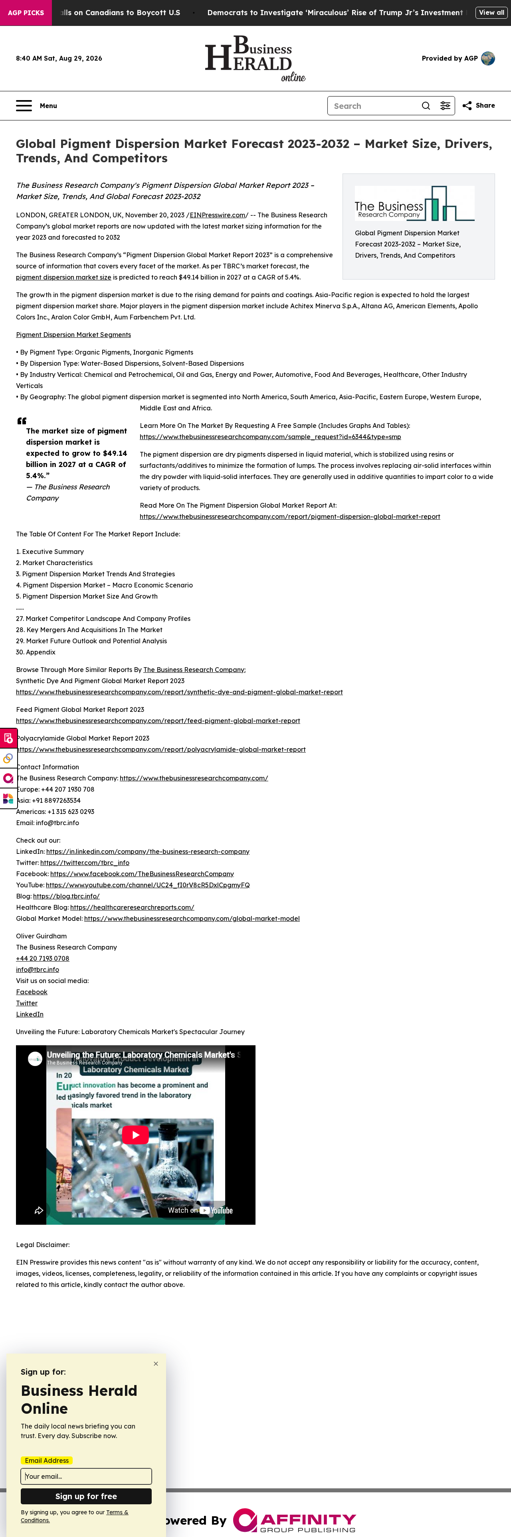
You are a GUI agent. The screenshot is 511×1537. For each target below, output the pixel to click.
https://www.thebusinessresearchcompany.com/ (194, 778)
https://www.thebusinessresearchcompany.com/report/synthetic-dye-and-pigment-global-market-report (179, 692)
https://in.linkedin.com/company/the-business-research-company (148, 851)
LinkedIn (30, 1014)
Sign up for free (86, 1496)
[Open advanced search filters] (445, 106)
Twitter (27, 1003)
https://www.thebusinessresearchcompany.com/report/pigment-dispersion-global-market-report (290, 516)
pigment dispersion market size (63, 277)
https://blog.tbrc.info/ (66, 896)
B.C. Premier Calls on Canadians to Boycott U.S (94, 12)
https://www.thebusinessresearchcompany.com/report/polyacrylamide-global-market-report (161, 749)
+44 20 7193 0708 (42, 958)
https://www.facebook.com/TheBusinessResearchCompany (142, 874)
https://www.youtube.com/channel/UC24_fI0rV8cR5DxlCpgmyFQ (148, 885)
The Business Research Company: (194, 670)
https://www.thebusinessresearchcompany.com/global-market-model (192, 918)
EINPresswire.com (217, 215)
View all (491, 12)
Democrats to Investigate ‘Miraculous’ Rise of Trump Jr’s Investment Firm (344, 12)
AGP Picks (26, 13)
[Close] (156, 1364)
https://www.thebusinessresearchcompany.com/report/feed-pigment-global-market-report (158, 721)
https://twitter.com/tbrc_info (84, 863)
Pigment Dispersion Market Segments (73, 335)
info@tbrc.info (37, 969)
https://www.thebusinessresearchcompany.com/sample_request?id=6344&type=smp (270, 437)
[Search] (426, 106)
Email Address (47, 1460)
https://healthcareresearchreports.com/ (132, 907)
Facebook (32, 992)
